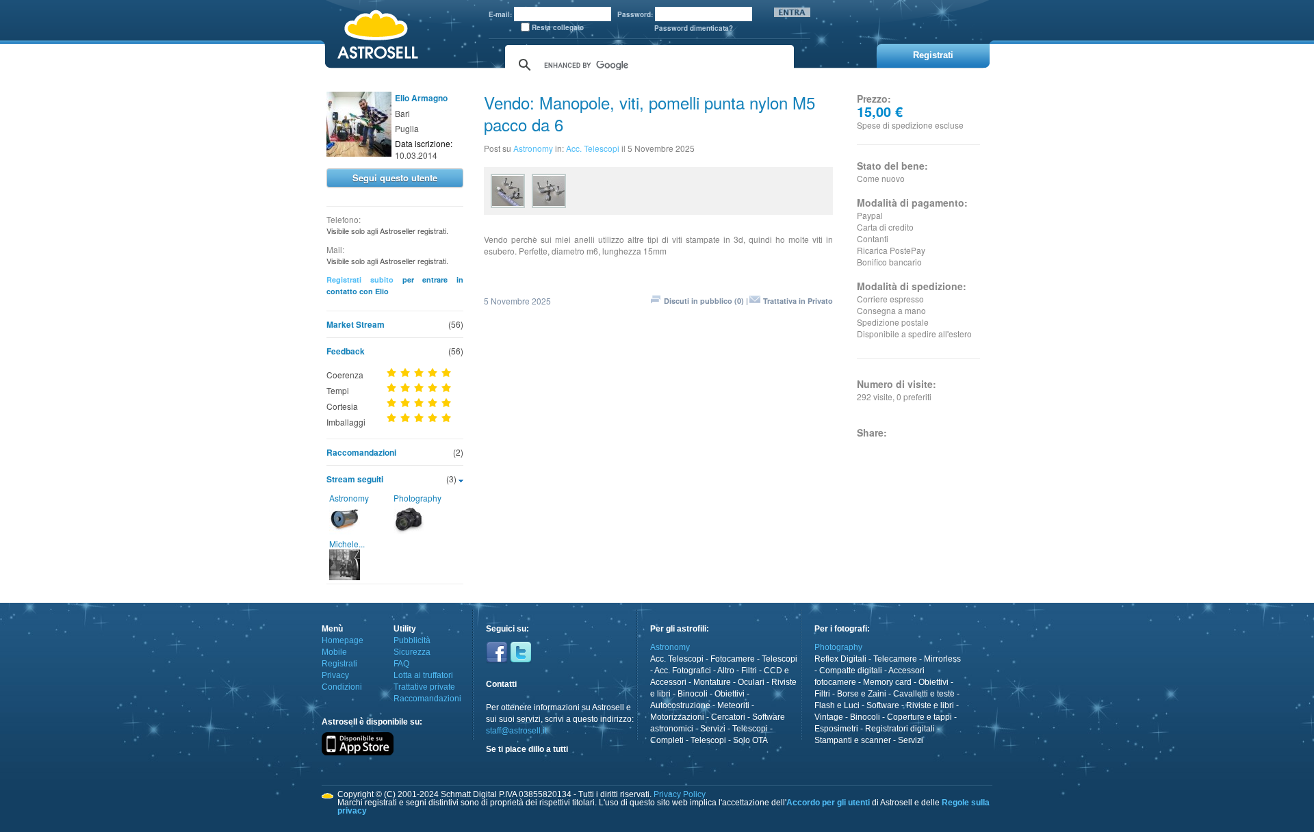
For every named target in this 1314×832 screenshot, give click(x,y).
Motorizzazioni (677, 717)
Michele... (347, 543)
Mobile (334, 652)
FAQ (401, 663)
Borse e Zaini (861, 694)
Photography (417, 498)
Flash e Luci (837, 705)
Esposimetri (836, 728)
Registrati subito (360, 279)
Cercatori (728, 717)
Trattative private (424, 687)
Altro (725, 670)
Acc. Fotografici (682, 670)
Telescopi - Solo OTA (729, 740)
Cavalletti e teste (924, 694)
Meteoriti (733, 705)
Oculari (751, 682)
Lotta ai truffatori (423, 675)
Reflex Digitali (840, 659)
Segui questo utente (394, 177)
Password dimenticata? (693, 28)
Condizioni (342, 687)
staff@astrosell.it (516, 731)
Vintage (828, 717)
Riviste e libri (930, 705)
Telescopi (779, 659)
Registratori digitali (900, 728)
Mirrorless (942, 659)
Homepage (342, 640)
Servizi (712, 728)
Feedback (345, 351)
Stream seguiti (354, 479)
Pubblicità (412, 640)
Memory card (887, 682)
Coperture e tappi (919, 717)
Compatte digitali (850, 670)
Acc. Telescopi (592, 148)
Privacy (335, 675)
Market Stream (355, 324)
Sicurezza (412, 652)
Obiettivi (729, 694)
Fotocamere (732, 659)
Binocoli (693, 694)
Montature (712, 682)
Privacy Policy (680, 794)
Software (882, 705)
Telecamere (895, 659)
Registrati (339, 663)
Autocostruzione (680, 705)
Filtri (749, 670)
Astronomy (349, 498)
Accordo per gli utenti (828, 802)
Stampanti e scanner (852, 740)
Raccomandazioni (361, 452)
